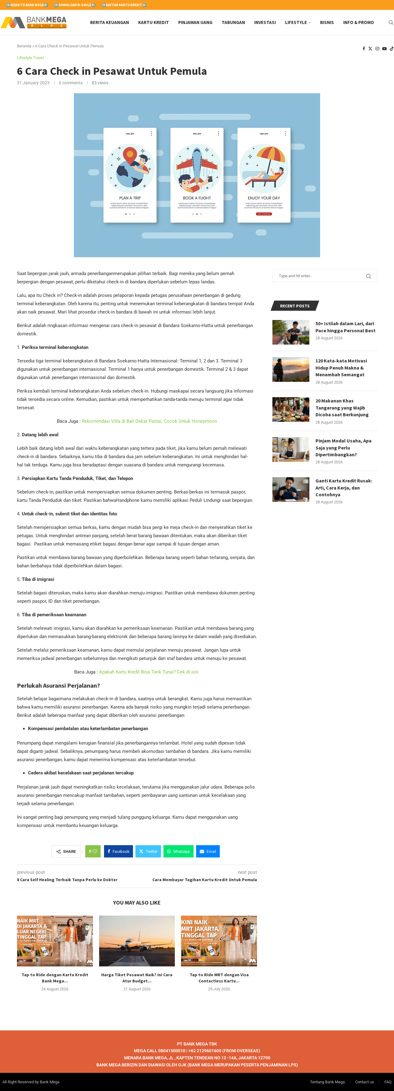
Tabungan (233, 22)
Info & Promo (358, 22)
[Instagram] (377, 48)
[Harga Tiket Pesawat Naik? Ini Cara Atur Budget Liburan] (137, 941)
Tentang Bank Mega (327, 1081)
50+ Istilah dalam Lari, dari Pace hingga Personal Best (346, 326)
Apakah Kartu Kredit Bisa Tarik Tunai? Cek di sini (149, 672)
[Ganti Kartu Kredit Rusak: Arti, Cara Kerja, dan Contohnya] (290, 489)
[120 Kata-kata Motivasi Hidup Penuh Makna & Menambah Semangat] (290, 369)
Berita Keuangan (109, 22)
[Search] (391, 22)
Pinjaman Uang (195, 22)
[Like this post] (95, 851)
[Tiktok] (392, 48)
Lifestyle (296, 22)
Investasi (265, 22)
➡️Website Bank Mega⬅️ (27, 5)
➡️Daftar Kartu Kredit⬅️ (124, 5)
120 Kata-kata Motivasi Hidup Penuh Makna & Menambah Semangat (341, 368)
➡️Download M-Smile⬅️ (74, 5)
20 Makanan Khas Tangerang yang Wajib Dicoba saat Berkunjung (342, 408)
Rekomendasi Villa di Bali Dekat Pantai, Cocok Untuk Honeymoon (149, 421)
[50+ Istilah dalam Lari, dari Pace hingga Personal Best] (290, 332)
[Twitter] (370, 48)
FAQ (388, 1081)
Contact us (364, 1081)
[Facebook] (364, 48)
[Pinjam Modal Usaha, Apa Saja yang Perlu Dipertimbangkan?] (290, 449)
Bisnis (327, 22)
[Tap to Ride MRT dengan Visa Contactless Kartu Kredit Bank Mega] (219, 941)
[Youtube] (384, 48)
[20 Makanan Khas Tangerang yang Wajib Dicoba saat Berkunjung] (290, 409)
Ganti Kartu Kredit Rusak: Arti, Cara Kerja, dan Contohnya (344, 488)
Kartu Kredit (153, 22)
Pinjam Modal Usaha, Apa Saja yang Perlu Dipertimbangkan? (344, 448)
